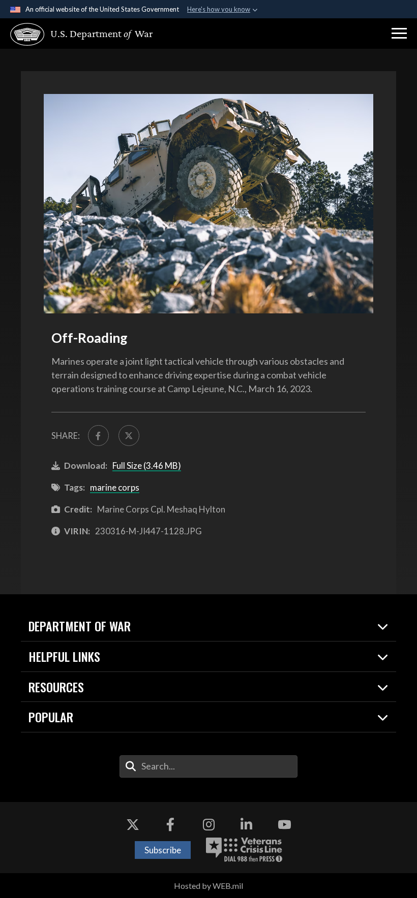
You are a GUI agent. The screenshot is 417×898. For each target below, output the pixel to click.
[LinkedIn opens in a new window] (246, 825)
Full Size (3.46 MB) (146, 465)
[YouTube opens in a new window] (284, 825)
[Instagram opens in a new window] (208, 825)
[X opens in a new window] (132, 825)
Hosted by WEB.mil (208, 885)
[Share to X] (128, 435)
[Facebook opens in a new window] (170, 825)
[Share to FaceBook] (98, 435)
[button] (399, 33)
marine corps (114, 487)
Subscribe (162, 850)
